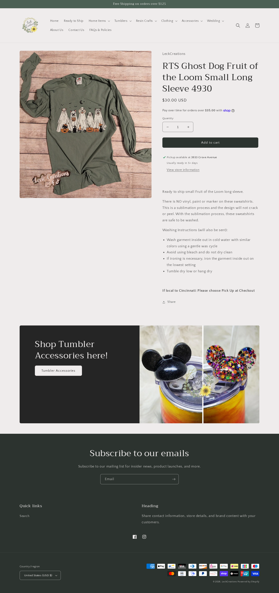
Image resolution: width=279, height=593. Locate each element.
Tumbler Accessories (58, 371)
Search (25, 516)
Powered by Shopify (248, 582)
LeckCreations (229, 582)
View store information (183, 170)
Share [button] (171, 302)
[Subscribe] (174, 479)
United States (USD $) (38, 575)
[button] (99, 20)
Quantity (168, 118)
